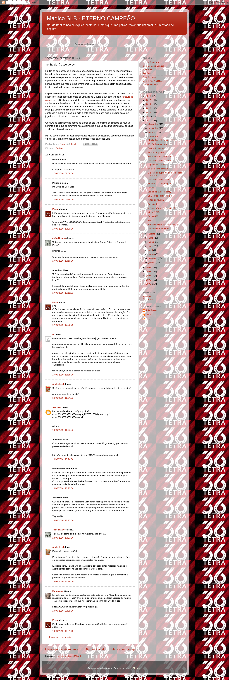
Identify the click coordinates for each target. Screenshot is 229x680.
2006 (149, 280)
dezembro (153, 124)
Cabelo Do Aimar (151, 84)
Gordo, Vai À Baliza (152, 81)
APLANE (56, 407)
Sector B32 (148, 69)
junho (151, 242)
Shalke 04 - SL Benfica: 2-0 (161, 140)
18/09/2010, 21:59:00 (63, 581)
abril (150, 250)
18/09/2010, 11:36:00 (62, 430)
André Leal (58, 384)
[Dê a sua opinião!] (87, 144)
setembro (153, 136)
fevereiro (153, 258)
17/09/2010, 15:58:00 (63, 375)
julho (151, 238)
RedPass (147, 73)
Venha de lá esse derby (159, 192)
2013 (149, 108)
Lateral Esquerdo (151, 62)
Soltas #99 (153, 216)
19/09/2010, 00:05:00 (63, 611)
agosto (152, 234)
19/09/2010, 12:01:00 (63, 631)
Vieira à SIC (154, 212)
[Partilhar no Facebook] (93, 144)
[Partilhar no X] (90, 144)
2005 (149, 284)
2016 (149, 96)
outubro (152, 132)
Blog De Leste (149, 77)
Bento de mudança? (158, 169)
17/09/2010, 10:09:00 (63, 229)
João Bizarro (59, 238)
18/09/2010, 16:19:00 (63, 488)
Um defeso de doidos (158, 228)
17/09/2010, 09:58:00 (63, 200)
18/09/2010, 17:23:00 (63, 538)
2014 (149, 104)
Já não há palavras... (158, 144)
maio (151, 246)
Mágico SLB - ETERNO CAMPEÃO (91, 18)
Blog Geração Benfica (153, 66)
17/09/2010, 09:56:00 (63, 173)
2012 (149, 112)
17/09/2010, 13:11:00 (62, 293)
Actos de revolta (156, 200)
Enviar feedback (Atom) (69, 656)
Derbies (59, 148)
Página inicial (95, 649)
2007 (149, 276)
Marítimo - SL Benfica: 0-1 (161, 156)
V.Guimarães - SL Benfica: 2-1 (163, 208)
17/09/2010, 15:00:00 (63, 325)
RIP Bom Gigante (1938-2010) (163, 224)
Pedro (55, 209)
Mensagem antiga (123, 649)
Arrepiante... (154, 204)
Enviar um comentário (60, 637)
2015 (149, 100)
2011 (148, 116)
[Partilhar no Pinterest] (96, 144)
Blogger (136, 668)
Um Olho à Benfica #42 (159, 179)
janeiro (152, 262)
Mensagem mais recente (61, 649)
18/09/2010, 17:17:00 (63, 520)
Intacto (151, 188)
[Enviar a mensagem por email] (84, 144)
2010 (149, 121)
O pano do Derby (156, 165)
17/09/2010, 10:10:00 (63, 261)
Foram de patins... (157, 152)
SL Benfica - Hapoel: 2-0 (160, 196)
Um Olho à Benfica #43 (159, 160)
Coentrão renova (156, 148)
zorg (148, 319)
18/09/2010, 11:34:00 (62, 398)
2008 (149, 271)
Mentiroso (57, 591)
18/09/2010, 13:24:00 (63, 459)
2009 (149, 267)
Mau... (151, 220)
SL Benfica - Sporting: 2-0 (160, 183)
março (151, 254)
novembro (153, 128)
